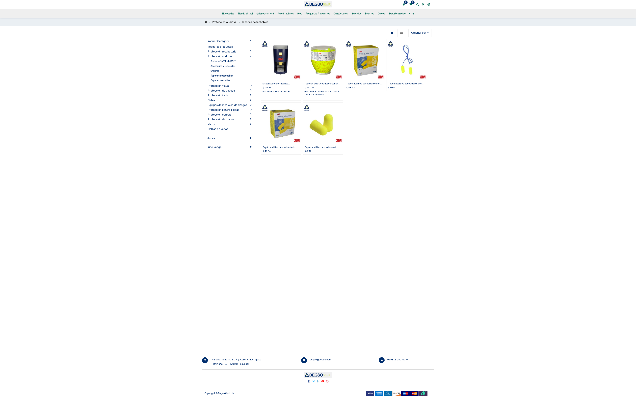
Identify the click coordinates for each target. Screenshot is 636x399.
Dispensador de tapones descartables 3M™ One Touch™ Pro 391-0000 (281, 83)
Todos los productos (220, 46)
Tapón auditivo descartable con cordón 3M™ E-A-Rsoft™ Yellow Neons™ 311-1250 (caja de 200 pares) (363, 83)
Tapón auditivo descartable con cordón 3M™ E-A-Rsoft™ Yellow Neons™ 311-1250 (405, 83)
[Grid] (392, 33)
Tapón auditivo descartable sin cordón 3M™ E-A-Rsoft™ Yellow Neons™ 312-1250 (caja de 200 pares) (279, 147)
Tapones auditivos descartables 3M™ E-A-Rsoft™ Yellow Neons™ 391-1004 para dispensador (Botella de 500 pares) (321, 83)
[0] (404, 4)
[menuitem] (228, 13)
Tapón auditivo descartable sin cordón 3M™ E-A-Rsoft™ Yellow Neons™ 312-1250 (321, 147)
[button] (419, 33)
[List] (402, 33)
